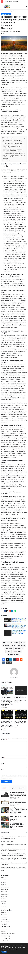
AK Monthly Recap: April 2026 (7, 841)
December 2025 (4, 887)
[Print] (10, 662)
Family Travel (4, 924)
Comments (22, 788)
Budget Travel (4, 914)
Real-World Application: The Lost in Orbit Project (14, 155)
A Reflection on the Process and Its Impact (13, 156)
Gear (23, 642)
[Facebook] (3, 659)
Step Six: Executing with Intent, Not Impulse (14, 152)
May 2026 (3, 882)
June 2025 (3, 901)
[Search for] (26, 6)
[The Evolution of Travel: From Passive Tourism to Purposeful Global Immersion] (5, 803)
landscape (22, 645)
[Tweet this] (7, 611)
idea (14, 645)
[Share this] (5, 611)
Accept (4, 951)
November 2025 (4, 889)
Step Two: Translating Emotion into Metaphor (14, 144)
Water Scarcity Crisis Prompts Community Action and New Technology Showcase (19, 632)
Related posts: (6, 160)
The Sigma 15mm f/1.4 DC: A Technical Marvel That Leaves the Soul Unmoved (19, 620)
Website (3, 769)
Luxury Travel (4, 928)
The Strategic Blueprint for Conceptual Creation (14, 141)
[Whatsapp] (15, 611)
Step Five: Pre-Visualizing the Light (12, 150)
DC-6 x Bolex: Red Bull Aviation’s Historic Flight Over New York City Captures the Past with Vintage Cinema (19, 625)
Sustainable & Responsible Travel (8, 933)
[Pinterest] (17, 659)
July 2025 (3, 898)
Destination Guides (5, 921)
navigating (9, 648)
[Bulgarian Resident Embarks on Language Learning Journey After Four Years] (5, 818)
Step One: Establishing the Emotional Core (13, 143)
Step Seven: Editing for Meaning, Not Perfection (15, 153)
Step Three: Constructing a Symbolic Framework (13, 147)
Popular (13, 788)
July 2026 (3, 877)
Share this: (5, 158)
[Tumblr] (14, 659)
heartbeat (6, 645)
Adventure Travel (5, 912)
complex (6, 642)
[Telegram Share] (12, 611)
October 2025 (4, 891)
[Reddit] (21, 659)
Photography (19, 648)
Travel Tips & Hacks (5, 938)
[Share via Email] (7, 662)
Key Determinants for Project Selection (12, 140)
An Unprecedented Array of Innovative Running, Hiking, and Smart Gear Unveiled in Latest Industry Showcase (18, 795)
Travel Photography (10, 11)
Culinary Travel (4, 917)
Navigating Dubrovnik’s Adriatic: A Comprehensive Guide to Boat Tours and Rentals (17, 825)
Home (3, 11)
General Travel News (5, 926)
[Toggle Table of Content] (23, 138)
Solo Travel (3, 931)
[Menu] (2, 6)
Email (2, 763)
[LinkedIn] (10, 659)
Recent (5, 788)
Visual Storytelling (14, 654)
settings (16, 949)
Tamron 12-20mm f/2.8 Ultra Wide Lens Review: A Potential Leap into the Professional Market (21, 722)
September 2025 (5, 894)
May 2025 (3, 903)
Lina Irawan (5, 31)
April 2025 (3, 906)
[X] (7, 659)
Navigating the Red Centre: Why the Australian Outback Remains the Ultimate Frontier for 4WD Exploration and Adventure (13, 869)
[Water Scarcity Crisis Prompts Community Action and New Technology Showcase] (21, 690)
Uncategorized (4, 940)
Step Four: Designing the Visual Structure (13, 149)
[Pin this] (10, 611)
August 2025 (4, 896)
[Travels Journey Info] (7, 6)
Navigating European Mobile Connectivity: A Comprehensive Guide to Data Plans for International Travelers (18, 810)
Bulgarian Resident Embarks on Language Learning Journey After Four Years (18, 818)
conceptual (15, 642)
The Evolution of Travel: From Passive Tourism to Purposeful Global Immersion (18, 802)
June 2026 (3, 880)
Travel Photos (17, 651)
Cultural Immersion (5, 919)
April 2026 (3, 884)
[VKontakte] (3, 662)
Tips (8, 651)
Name (3, 757)
